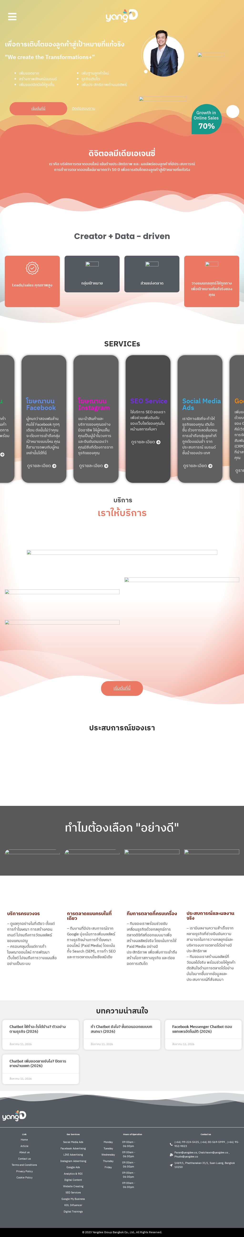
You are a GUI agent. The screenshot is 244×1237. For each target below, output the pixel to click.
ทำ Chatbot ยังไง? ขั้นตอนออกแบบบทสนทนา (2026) (121, 1029)
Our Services (73, 1134)
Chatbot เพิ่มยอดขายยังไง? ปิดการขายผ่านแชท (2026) (38, 1063)
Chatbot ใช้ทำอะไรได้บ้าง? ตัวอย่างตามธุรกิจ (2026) (38, 1029)
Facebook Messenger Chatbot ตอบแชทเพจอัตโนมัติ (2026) (202, 1029)
